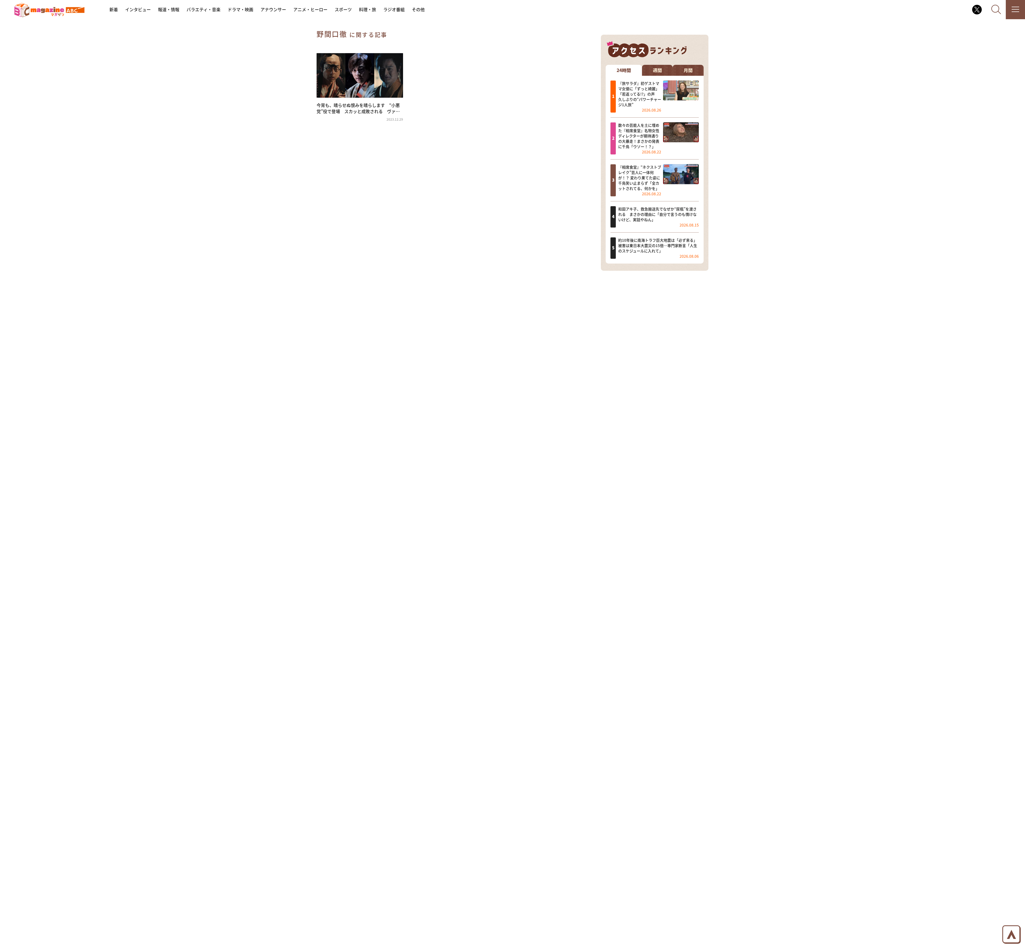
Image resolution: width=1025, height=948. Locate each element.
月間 (688, 70)
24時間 (624, 70)
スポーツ (343, 9)
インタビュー (138, 9)
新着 (113, 9)
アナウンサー (273, 9)
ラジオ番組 (394, 9)
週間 (657, 70)
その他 (418, 9)
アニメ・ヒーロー (310, 9)
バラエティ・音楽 (203, 9)
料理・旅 (367, 9)
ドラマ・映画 (240, 9)
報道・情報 (168, 9)
